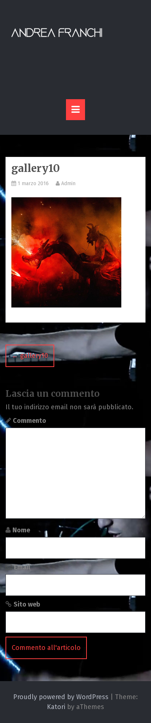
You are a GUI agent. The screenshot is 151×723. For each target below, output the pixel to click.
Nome (21, 530)
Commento (29, 421)
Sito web (27, 604)
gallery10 (30, 356)
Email (22, 567)
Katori (56, 707)
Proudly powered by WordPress (60, 697)
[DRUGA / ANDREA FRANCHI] (57, 33)
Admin (68, 183)
